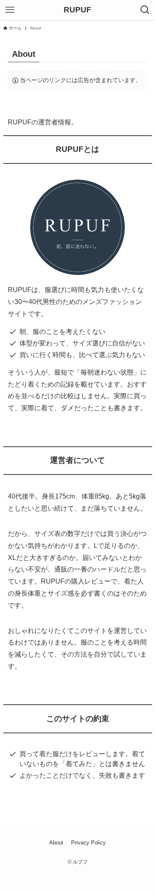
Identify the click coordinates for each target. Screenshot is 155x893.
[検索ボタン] (145, 10)
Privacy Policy (88, 842)
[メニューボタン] (10, 10)
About (56, 842)
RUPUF (77, 10)
